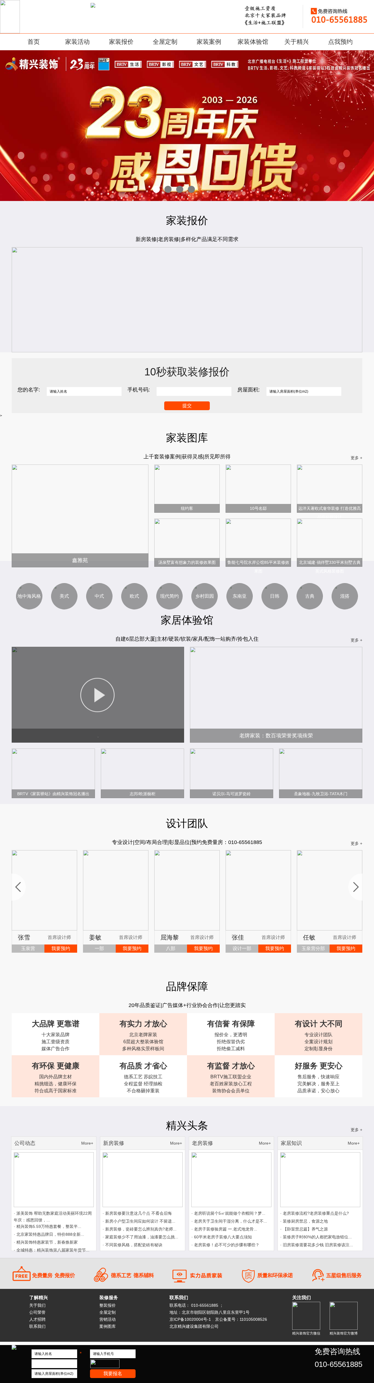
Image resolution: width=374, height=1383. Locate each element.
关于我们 (37, 1305)
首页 (33, 41)
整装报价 (107, 1305)
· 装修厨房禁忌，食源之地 (304, 1221)
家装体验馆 (253, 41)
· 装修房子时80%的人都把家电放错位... (316, 1237)
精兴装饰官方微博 (344, 1333)
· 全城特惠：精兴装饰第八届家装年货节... (51, 1250)
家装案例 (209, 41)
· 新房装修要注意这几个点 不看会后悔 (137, 1213)
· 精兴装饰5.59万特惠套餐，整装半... (47, 1226)
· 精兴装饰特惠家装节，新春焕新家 (46, 1242)
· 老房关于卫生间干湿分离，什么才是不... (229, 1221)
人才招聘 (37, 1319)
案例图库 (107, 1326)
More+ (87, 1143)
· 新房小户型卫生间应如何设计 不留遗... (139, 1221)
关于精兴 (296, 41)
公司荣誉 (37, 1312)
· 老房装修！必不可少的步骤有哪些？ (225, 1244)
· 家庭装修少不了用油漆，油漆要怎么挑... (140, 1237)
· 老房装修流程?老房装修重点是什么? (314, 1213)
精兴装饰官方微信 (306, 1333)
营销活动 (107, 1319)
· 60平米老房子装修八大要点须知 (221, 1237)
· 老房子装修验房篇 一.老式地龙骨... (224, 1229)
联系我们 (37, 1326)
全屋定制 (165, 41)
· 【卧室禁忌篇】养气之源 (304, 1229)
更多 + (356, 457)
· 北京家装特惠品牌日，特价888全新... (49, 1234)
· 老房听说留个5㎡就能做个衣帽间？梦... (228, 1213)
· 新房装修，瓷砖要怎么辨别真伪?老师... (139, 1229)
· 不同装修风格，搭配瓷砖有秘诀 (132, 1244)
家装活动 (77, 41)
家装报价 (121, 41)
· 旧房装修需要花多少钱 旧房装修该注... (316, 1244)
